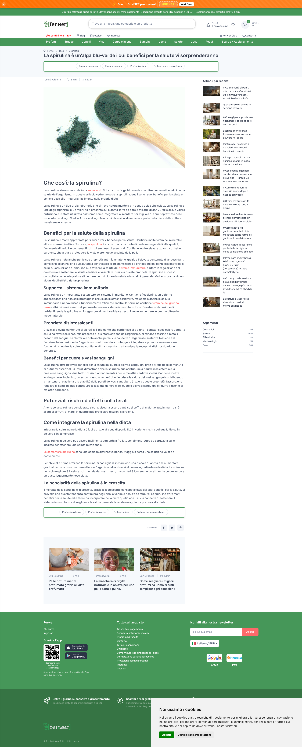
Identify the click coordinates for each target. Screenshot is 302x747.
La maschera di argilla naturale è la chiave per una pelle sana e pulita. (114, 584)
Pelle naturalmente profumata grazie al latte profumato (66, 584)
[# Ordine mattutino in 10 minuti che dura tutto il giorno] (211, 204)
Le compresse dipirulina (59, 452)
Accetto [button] (166, 734)
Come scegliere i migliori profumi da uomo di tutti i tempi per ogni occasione (157, 584)
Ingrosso (115, 35)
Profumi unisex (138, 66)
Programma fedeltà (127, 636)
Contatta (250, 35)
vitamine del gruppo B (166, 303)
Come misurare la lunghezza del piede (138, 652)
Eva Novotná (56, 575)
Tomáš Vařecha (52, 79)
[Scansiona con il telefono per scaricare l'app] (53, 652)
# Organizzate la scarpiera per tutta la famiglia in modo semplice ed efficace (238, 248)
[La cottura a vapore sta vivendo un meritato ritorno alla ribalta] (211, 302)
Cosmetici (74, 51)
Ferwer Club (230, 35)
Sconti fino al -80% (60, 35)
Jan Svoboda (147, 575)
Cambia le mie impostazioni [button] (194, 734)
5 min (73, 79)
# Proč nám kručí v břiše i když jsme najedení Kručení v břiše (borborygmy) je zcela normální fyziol (237, 265)
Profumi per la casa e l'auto (168, 66)
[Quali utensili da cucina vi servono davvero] (211, 108)
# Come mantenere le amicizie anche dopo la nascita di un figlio (235, 191)
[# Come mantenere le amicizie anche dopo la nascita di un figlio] (211, 191)
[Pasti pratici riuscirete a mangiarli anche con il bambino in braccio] (211, 147)
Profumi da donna (88, 66)
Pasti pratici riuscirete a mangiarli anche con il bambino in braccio (236, 148)
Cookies (121, 668)
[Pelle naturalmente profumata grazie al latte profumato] (69, 559)
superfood (94, 190)
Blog (82, 35)
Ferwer (50, 51)
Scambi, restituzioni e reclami (133, 633)
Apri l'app (186, 4)
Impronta (122, 664)
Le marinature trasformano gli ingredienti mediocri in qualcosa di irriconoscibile (238, 218)
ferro (47, 307)
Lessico (97, 35)
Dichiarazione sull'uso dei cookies (135, 656)
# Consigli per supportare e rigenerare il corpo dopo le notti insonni (238, 121)
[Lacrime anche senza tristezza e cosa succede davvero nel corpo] (211, 134)
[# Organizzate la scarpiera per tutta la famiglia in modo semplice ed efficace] (211, 248)
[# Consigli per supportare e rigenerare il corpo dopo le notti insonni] (211, 121)
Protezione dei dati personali (132, 660)
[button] (76, 647)
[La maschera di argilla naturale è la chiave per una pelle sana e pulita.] (114, 559)
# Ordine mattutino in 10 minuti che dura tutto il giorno (236, 205)
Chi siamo (49, 629)
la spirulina (95, 244)
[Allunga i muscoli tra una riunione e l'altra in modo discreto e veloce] (211, 161)
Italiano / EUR (206, 643)
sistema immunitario (132, 268)
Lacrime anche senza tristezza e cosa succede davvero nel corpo (237, 134)
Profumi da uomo (114, 66)
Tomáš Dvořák (102, 575)
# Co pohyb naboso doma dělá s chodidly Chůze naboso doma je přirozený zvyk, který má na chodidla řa (238, 285)
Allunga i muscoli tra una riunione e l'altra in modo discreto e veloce (236, 161)
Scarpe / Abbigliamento (237, 41)
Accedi (250, 631)
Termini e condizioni (128, 645)
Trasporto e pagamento (130, 629)
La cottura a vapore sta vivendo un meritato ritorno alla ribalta (236, 302)
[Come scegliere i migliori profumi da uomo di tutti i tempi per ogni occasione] (160, 559)
